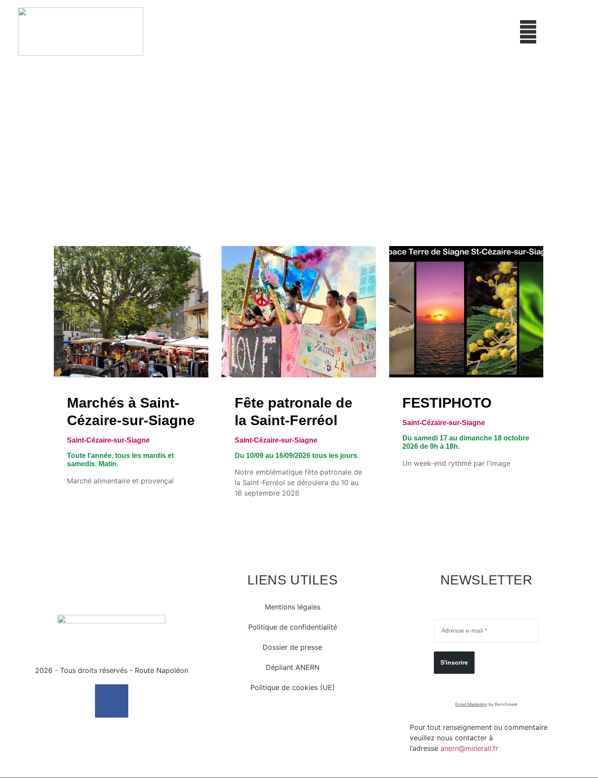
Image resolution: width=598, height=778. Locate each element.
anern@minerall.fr (469, 748)
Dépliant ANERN (293, 667)
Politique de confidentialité (292, 627)
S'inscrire (454, 662)
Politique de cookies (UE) (292, 687)
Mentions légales (292, 606)
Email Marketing (471, 704)
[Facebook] (111, 701)
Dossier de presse (292, 647)
